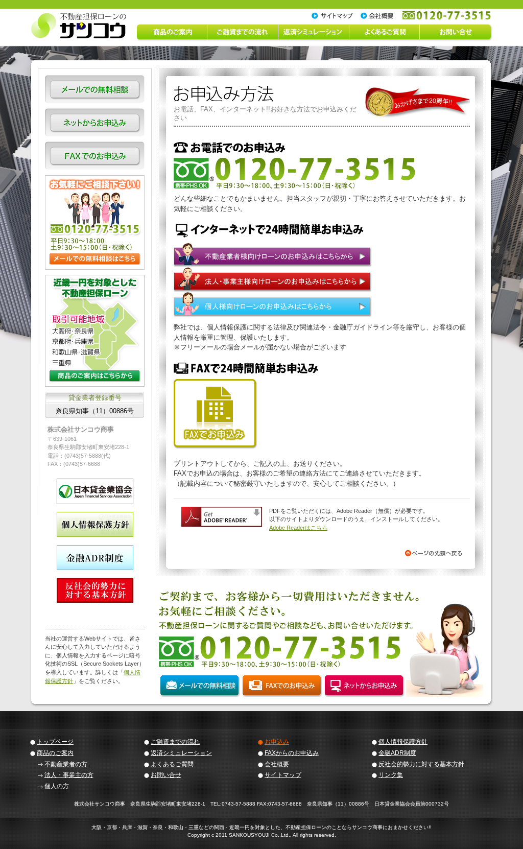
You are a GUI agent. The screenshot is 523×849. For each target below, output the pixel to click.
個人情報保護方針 (402, 741)
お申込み (277, 741)
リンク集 (390, 775)
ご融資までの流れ (175, 741)
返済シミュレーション (181, 753)
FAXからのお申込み (292, 753)
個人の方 (56, 786)
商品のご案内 (55, 753)
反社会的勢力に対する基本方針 (421, 764)
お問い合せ (166, 775)
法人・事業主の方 (68, 775)
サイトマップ (283, 775)
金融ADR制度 (397, 753)
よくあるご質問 (172, 764)
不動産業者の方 (65, 764)
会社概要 (277, 764)
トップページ (55, 741)
